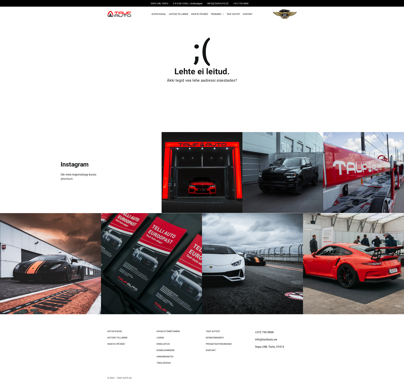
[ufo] (285, 9)
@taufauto (67, 178)
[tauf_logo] (119, 12)
